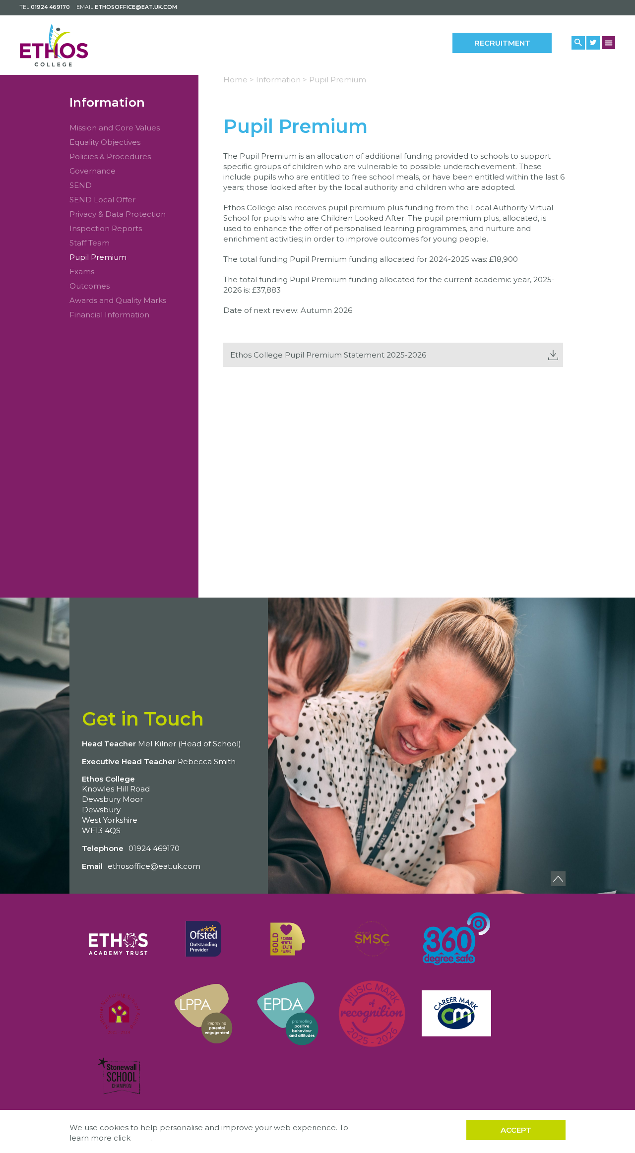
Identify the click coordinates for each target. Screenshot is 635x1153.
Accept (516, 1130)
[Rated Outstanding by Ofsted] (203, 939)
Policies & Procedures (110, 156)
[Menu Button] (609, 42)
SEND (80, 185)
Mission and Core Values (114, 127)
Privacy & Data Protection (117, 214)
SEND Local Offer (102, 199)
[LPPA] (203, 1013)
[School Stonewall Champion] (119, 1076)
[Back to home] (63, 45)
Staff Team (89, 242)
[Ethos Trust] (119, 939)
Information (107, 102)
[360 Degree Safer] (456, 939)
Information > (281, 79)
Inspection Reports (105, 228)
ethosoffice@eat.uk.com (136, 7)
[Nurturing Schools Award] (119, 1013)
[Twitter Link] (593, 43)
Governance (92, 171)
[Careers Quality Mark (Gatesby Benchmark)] (456, 1013)
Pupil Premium (98, 257)
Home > (238, 79)
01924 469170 (50, 7)
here (141, 1138)
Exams (81, 271)
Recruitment (502, 43)
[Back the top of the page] (558, 878)
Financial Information (109, 314)
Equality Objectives (104, 142)
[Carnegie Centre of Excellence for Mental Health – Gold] (287, 939)
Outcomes (89, 286)
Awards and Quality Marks (117, 300)
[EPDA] (287, 1013)
